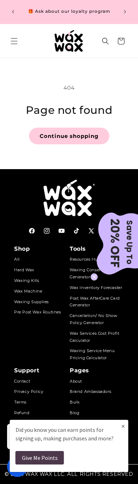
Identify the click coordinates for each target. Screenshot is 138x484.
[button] (14, 41)
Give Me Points (40, 457)
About (76, 381)
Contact (22, 381)
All (17, 259)
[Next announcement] (125, 12)
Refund (22, 412)
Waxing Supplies (31, 301)
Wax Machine (28, 291)
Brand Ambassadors (90, 391)
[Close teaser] (94, 276)
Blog (74, 412)
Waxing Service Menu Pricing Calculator (92, 354)
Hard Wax (24, 269)
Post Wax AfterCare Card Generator (95, 302)
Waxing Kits (26, 280)
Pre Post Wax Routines (37, 312)
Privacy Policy (28, 391)
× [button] (123, 426)
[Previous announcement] (13, 12)
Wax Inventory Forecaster (96, 287)
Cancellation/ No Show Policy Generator (93, 319)
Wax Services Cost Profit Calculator (94, 337)
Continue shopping (69, 136)
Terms (20, 402)
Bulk (75, 402)
